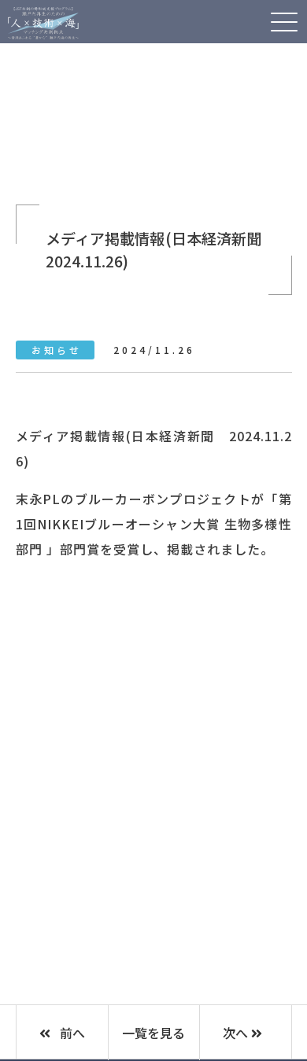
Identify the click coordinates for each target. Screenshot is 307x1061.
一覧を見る (153, 1032)
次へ (237, 1032)
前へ (71, 1032)
